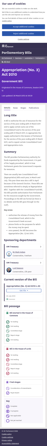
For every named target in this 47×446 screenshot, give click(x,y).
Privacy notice (7, 440)
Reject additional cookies (23, 34)
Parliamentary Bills (17, 53)
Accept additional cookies (23, 27)
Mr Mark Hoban (19, 252)
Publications (34, 108)
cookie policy (7, 21)
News (15, 108)
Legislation (29, 58)
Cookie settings (23, 39)
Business (18, 58)
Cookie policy (7, 434)
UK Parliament (7, 58)
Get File (23, 290)
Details (7, 108)
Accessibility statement (10, 444)
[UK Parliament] (8, 45)
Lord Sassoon (18, 268)
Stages (23, 108)
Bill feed (7, 62)
